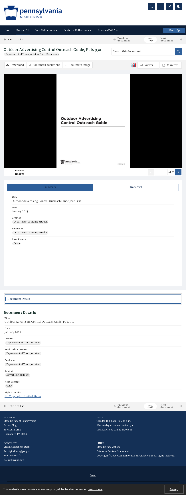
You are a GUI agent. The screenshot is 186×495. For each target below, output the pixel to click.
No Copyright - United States (23, 396)
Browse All (22, 30)
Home (7, 30)
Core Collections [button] (45, 30)
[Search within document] (178, 51)
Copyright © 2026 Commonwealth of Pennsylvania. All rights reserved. (136, 456)
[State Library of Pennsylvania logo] (33, 12)
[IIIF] (134, 65)
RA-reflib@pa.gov (14, 460)
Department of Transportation (31, 222)
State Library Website (108, 447)
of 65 (171, 172)
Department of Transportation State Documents (32, 54)
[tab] (50, 187)
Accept (174, 489)
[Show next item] (178, 172)
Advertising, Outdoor (17, 375)
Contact (93, 475)
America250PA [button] (106, 30)
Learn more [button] (95, 489)
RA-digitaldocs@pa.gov (17, 451)
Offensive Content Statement (113, 451)
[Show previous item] (151, 172)
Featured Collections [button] (76, 30)
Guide (17, 243)
